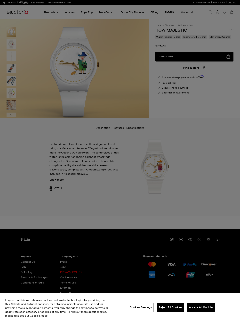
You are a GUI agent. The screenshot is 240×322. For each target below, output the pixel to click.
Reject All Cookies (170, 307)
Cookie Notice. (39, 315)
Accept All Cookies (201, 307)
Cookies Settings (141, 307)
